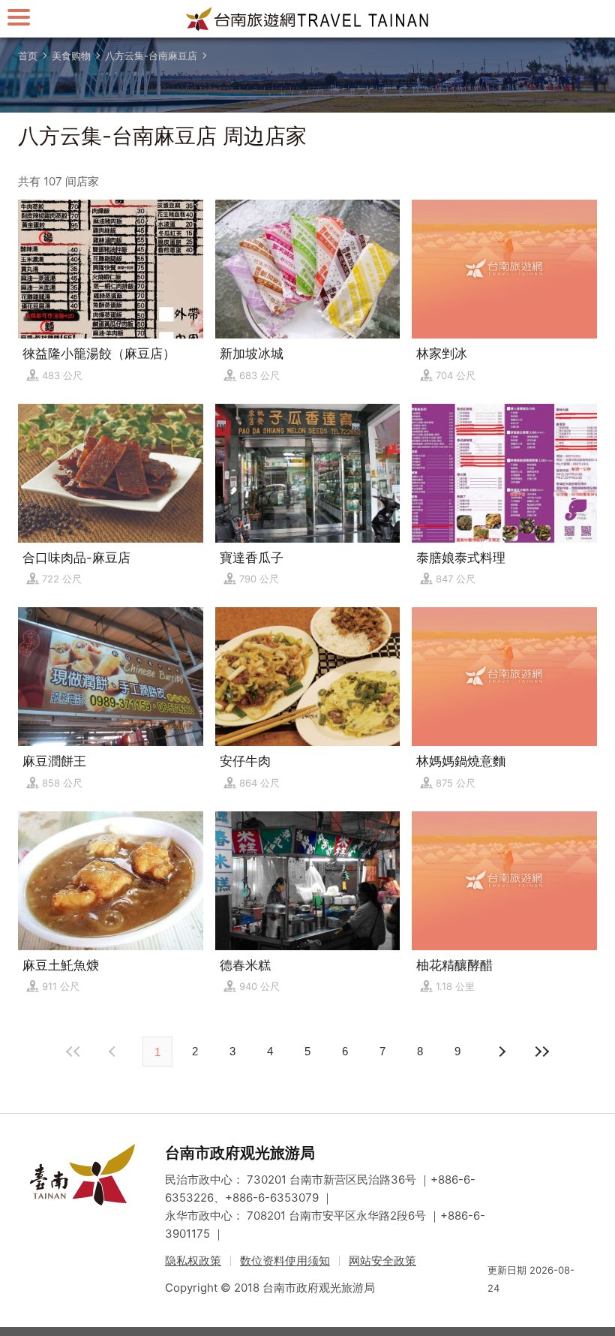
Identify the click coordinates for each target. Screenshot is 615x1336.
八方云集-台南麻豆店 (151, 56)
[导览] (19, 17)
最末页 (541, 1052)
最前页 (73, 1052)
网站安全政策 (382, 1260)
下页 (114, 1052)
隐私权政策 (193, 1260)
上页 (501, 1052)
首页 (28, 56)
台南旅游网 (307, 19)
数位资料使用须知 (285, 1260)
